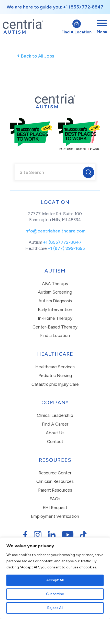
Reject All (55, 608)
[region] (55, 578)
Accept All (55, 580)
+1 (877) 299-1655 (66, 248)
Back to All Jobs (37, 56)
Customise (55, 594)
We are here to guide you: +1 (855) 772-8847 (55, 7)
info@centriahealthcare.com (55, 230)
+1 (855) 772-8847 (62, 242)
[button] (88, 172)
